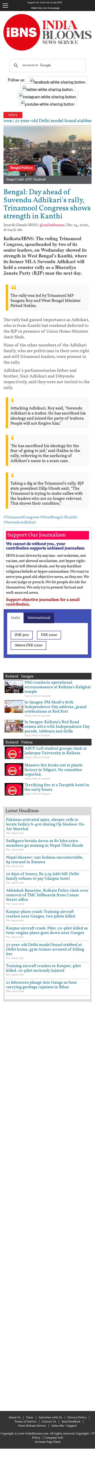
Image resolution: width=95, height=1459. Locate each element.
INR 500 (22, 635)
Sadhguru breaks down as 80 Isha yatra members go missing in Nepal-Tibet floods (44, 843)
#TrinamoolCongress (21, 517)
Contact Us (49, 1422)
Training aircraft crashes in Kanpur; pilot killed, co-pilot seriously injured (43, 968)
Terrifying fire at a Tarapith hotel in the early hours (56, 787)
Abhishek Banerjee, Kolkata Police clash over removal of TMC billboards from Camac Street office (47, 895)
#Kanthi (70, 517)
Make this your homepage (45, 8)
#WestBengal (51, 517)
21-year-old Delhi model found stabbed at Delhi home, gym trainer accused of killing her (45, 949)
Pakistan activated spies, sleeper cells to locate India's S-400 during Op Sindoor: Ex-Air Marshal (45, 824)
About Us (15, 1418)
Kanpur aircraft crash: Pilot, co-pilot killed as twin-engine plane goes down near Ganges (47, 930)
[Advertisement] (47, 1205)
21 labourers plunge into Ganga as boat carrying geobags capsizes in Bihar (41, 985)
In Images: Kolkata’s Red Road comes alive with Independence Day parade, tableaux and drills (57, 726)
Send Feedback (71, 1422)
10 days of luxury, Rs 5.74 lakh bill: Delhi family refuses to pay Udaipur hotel (42, 876)
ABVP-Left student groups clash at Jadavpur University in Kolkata (55, 751)
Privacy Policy (77, 1418)
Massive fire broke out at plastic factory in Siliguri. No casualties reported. (53, 769)
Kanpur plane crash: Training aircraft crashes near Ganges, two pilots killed (40, 914)
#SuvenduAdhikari (19, 522)
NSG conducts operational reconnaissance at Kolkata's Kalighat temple (57, 687)
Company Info (54, 1438)
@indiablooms (51, 225)
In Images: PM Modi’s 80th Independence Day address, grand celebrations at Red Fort (55, 707)
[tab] (15, 618)
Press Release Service (32, 1426)
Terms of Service (25, 1422)
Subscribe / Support (64, 1426)
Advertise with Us (50, 1418)
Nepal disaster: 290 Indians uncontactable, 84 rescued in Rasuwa (44, 860)
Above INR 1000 (28, 645)
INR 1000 (49, 635)
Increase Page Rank (47, 1442)
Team (29, 1418)
